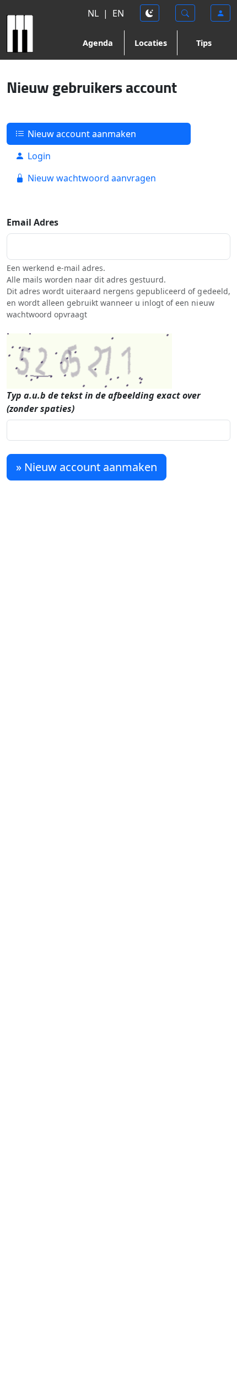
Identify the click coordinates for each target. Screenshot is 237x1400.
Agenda (98, 43)
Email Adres (32, 222)
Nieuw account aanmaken (80, 134)
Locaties (150, 43)
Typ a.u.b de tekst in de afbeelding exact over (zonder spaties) (104, 402)
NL (93, 13)
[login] (220, 13)
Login (38, 156)
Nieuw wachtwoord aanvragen (90, 178)
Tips (204, 43)
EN (118, 13)
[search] (185, 13)
